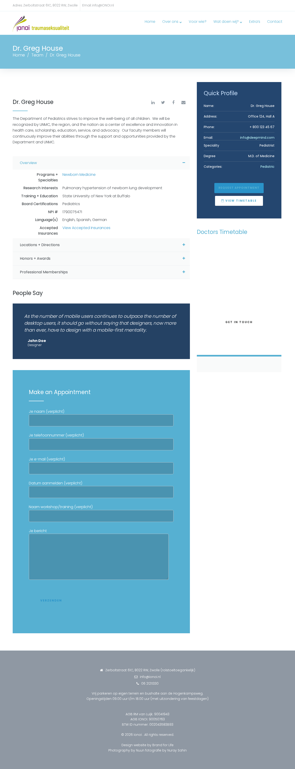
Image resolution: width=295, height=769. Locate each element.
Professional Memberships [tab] (44, 272)
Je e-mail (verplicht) (47, 459)
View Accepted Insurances (86, 227)
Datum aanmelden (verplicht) (55, 483)
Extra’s (254, 21)
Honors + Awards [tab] (35, 258)
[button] (239, 188)
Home (150, 21)
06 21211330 (150, 683)
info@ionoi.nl (150, 677)
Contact (274, 21)
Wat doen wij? (226, 21)
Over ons (170, 21)
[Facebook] (173, 102)
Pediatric (267, 166)
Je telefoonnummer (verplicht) (56, 435)
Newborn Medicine (79, 174)
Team (37, 55)
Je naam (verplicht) (46, 411)
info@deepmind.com (257, 137)
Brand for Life (163, 745)
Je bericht (38, 530)
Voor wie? (197, 21)
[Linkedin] (153, 102)
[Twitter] (163, 102)
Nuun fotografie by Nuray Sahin (161, 750)
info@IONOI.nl (103, 5)
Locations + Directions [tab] (40, 244)
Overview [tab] (28, 162)
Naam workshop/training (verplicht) (61, 507)
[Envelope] (183, 102)
